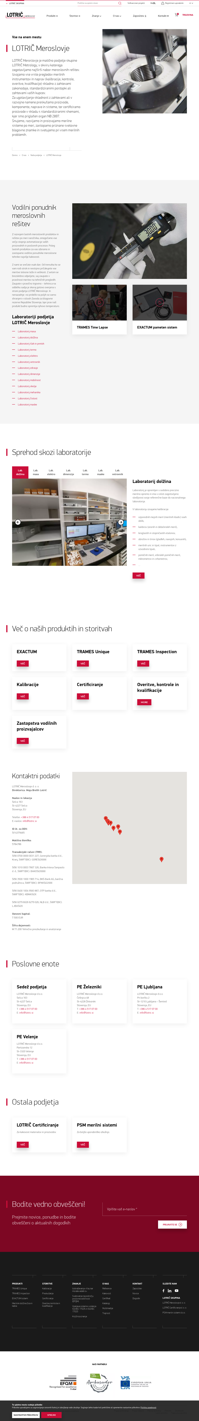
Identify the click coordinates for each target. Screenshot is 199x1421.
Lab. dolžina (20, 472)
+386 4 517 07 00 (30, 817)
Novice (136, 1293)
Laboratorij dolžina (28, 337)
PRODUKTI (17, 1283)
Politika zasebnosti (148, 1407)
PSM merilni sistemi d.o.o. (174, 1312)
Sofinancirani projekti (136, 3)
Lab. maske (100, 472)
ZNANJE (76, 1283)
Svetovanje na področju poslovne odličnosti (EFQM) (83, 1299)
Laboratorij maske (27, 404)
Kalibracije (47, 1288)
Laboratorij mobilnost (29, 380)
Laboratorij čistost (27, 398)
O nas (116, 15)
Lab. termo (85, 472)
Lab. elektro (51, 472)
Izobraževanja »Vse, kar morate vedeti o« (82, 1289)
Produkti (51, 15)
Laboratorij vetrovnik (29, 362)
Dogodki (136, 1298)
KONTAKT (137, 1283)
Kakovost (106, 1293)
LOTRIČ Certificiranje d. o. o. (175, 1307)
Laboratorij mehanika (29, 392)
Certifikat (106, 1298)
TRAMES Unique (19, 1288)
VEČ (138, 575)
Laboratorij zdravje (28, 368)
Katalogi (106, 1303)
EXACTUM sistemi (20, 1298)
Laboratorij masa (27, 331)
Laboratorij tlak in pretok (31, 343)
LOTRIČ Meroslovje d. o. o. (174, 1302)
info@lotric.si (30, 821)
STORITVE (47, 1283)
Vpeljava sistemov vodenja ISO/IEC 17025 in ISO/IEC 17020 (84, 1309)
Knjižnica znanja (79, 1316)
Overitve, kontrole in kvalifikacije (51, 1304)
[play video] (99, 309)
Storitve (73, 15)
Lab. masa (36, 472)
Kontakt (162, 15)
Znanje (95, 15)
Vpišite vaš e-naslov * (122, 1209)
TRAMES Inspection (21, 1293)
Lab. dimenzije (68, 472)
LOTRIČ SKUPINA (171, 1298)
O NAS (105, 1283)
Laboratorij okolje (27, 386)
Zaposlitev (138, 15)
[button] (108, 823)
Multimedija (107, 1308)
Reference (106, 1288)
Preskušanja (47, 1293)
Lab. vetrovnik (117, 472)
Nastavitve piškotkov (26, 1415)
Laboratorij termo (27, 349)
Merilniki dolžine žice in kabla (22, 1304)
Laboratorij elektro (28, 355)
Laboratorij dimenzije (29, 374)
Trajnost (106, 1313)
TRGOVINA (187, 15)
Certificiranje (47, 1298)
